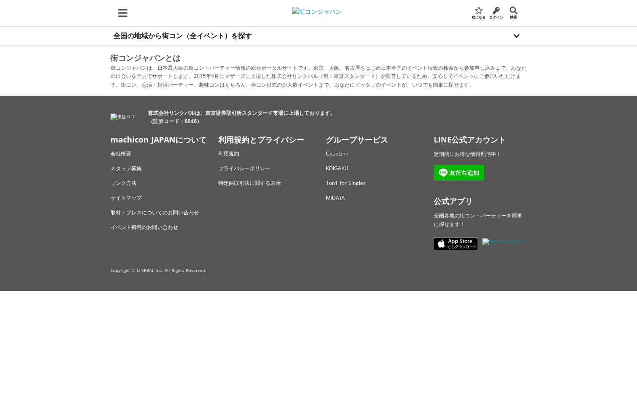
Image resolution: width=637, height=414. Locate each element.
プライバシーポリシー (244, 168)
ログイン (496, 17)
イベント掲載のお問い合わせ (144, 227)
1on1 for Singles (346, 183)
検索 (513, 16)
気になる (479, 17)
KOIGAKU (337, 168)
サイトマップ (126, 197)
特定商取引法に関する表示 (249, 183)
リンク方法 (123, 183)
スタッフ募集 (126, 168)
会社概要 (120, 153)
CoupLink (337, 153)
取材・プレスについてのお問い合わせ (154, 212)
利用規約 (228, 153)
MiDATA (335, 197)
